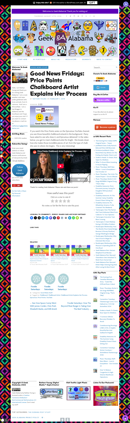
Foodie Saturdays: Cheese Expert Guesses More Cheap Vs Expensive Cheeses (39, 258)
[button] (4, 420)
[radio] (52, 201)
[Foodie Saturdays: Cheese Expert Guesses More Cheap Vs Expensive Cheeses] (39, 250)
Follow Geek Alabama (20, 170)
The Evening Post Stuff (39, 412)
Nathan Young (39, 99)
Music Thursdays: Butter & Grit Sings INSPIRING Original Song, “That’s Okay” (106, 181)
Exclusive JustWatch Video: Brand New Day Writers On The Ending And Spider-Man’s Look (106, 152)
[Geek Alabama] (65, 38)
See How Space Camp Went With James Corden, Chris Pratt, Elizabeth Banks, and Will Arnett (43, 306)
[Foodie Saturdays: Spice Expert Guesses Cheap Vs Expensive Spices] (60, 250)
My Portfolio (39, 59)
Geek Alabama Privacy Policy (25, 417)
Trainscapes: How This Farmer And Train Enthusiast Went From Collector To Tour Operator (107, 212)
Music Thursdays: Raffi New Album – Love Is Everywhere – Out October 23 (106, 169)
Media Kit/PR (70, 59)
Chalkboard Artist (54, 295)
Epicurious (33, 297)
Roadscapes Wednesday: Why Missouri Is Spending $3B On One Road (106, 245)
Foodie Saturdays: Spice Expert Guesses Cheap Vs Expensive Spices (60, 258)
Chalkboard (44, 295)
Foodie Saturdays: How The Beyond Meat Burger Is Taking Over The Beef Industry (76, 306)
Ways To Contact (104, 59)
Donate (102, 87)
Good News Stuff (39, 67)
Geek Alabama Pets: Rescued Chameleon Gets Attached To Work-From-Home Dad (106, 257)
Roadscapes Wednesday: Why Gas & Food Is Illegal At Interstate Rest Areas (106, 238)
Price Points (42, 297)
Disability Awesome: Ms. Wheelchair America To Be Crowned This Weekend (105, 205)
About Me (55, 59)
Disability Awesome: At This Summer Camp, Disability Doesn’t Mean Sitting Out (105, 198)
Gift (92, 2)
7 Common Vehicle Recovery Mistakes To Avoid (107, 319)
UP (62, 420)
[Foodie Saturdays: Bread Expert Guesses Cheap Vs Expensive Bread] (80, 250)
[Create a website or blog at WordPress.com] (42, 417)
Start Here (22, 59)
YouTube (49, 297)
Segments (86, 59)
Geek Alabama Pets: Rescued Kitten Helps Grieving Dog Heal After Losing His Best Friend (106, 264)
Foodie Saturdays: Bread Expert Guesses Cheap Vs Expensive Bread (80, 258)
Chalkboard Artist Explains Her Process (74, 295)
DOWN (67, 420)
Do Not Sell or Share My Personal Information (19, 193)
